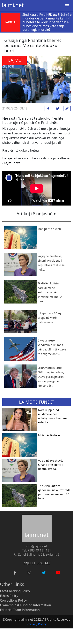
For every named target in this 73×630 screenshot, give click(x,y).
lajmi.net (13, 5)
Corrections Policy (13, 600)
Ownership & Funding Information (25, 605)
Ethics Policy (9, 596)
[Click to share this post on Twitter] (56, 108)
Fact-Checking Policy (15, 591)
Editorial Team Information (20, 610)
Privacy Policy (37, 624)
